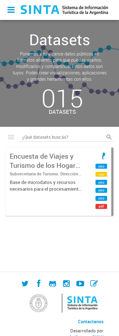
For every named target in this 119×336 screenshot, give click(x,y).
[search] (109, 137)
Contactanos (91, 322)
